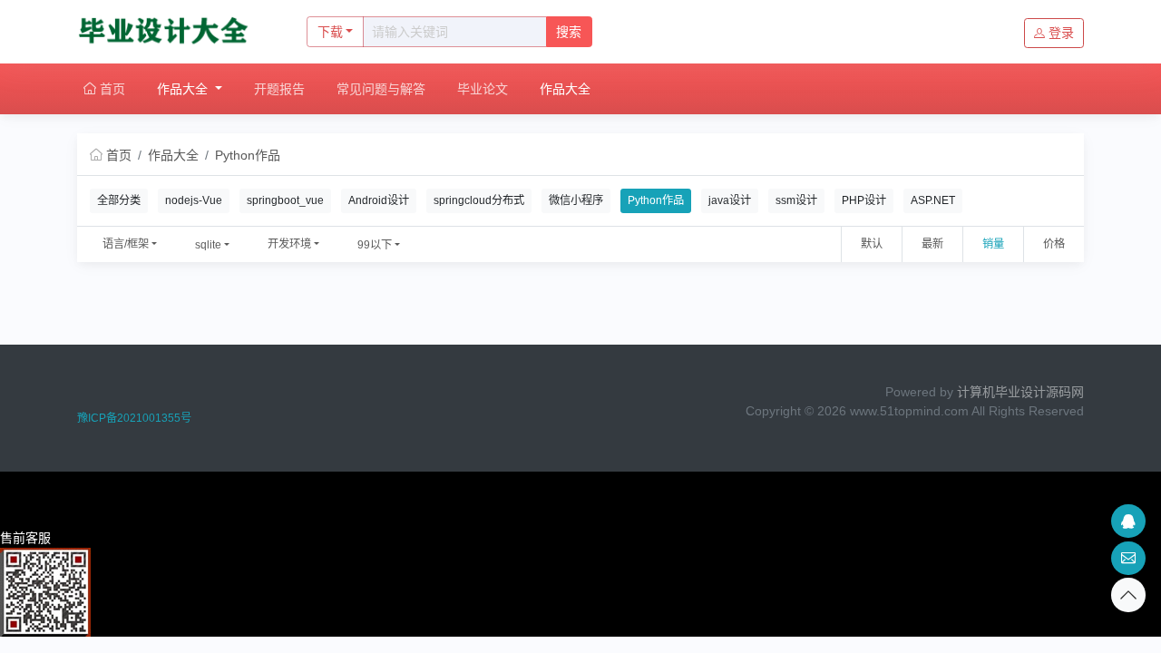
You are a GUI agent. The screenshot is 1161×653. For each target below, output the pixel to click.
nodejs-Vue (193, 200)
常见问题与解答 (381, 89)
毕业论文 (482, 89)
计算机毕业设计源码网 (1020, 392)
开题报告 (279, 89)
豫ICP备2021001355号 (134, 418)
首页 (110, 89)
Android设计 (378, 200)
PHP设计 (864, 200)
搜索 (568, 31)
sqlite (208, 245)
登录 (1061, 32)
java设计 (729, 200)
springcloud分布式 (479, 200)
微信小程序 (576, 200)
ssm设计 (796, 200)
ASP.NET (933, 200)
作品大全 (184, 89)
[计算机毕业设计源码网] (172, 31)
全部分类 (119, 200)
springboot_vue (285, 200)
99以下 (374, 245)
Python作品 (247, 155)
